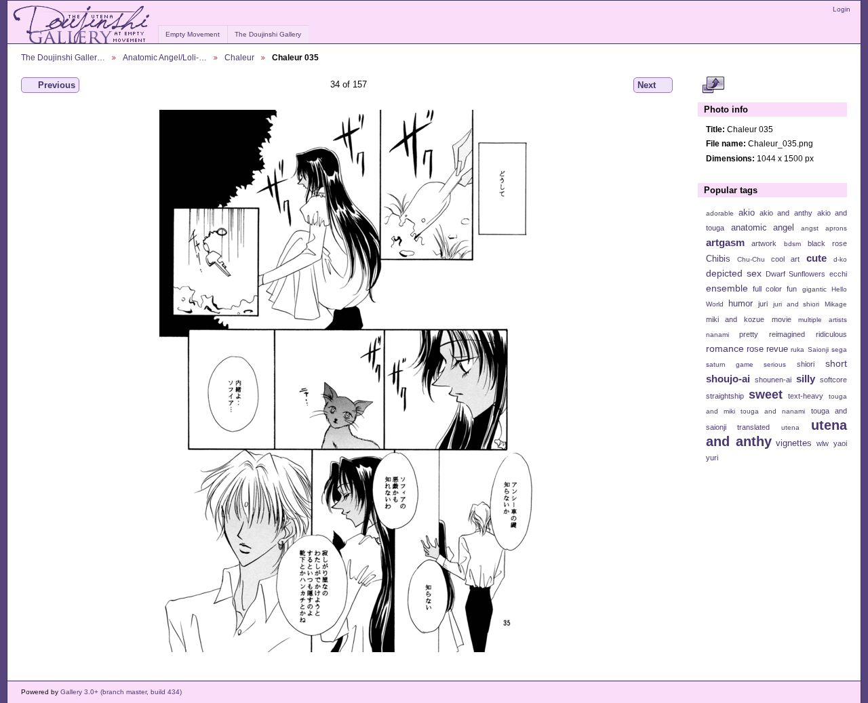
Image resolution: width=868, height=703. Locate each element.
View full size (713, 85)
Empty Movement (192, 34)
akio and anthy (786, 213)
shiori (805, 364)
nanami (717, 334)
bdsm (792, 243)
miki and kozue (735, 319)
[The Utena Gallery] (82, 25)
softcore (833, 380)
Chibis (718, 259)
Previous (56, 85)
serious (775, 364)
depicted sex (734, 273)
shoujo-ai (728, 378)
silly (805, 378)
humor (740, 303)
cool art (785, 259)
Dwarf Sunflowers (795, 274)
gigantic (814, 289)
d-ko (840, 259)
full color (767, 289)
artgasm (725, 242)
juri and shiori (796, 304)
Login (841, 9)
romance (725, 348)
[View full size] (348, 381)
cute (816, 258)
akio (746, 213)
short (836, 363)
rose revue (767, 349)
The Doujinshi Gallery (268, 34)
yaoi (840, 443)
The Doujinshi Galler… (63, 57)
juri (763, 304)
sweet (766, 394)
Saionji (818, 349)
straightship (725, 396)
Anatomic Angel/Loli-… (165, 57)
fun (792, 289)
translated (753, 427)
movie (781, 319)
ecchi (838, 274)
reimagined (787, 334)
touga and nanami (773, 411)
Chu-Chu (751, 259)
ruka (797, 349)
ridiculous (831, 334)
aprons (836, 228)
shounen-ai (773, 380)
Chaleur (239, 57)
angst (809, 228)
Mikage (836, 304)
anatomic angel (763, 228)
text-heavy (805, 396)
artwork (763, 243)
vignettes (794, 443)
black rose (827, 243)
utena (790, 427)
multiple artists (822, 319)
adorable (720, 213)
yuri (712, 458)
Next (646, 85)
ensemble (727, 288)
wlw (822, 443)
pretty (748, 334)
